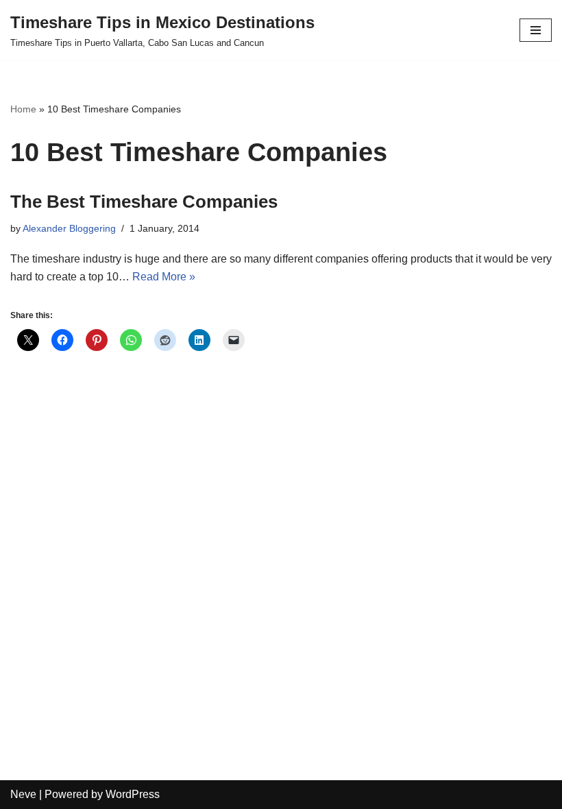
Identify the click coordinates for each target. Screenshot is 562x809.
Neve (23, 794)
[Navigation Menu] (536, 30)
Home (23, 109)
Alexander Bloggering (69, 228)
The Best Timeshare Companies (144, 201)
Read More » (163, 276)
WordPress (133, 794)
